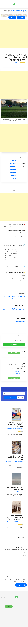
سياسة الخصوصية (18, 608)
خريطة (20, 17)
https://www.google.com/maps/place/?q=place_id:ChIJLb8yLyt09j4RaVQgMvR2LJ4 (14, 309)
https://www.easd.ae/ (20, 321)
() (17, 62)
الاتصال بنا (23, 359)
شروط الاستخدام (4, 600)
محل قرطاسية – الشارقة (16, 10)
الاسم (9, 573)
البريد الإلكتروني (6, 576)
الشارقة (25, 10)
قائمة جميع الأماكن (4, 597)
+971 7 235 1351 (19, 371)
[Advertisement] (14, 34)
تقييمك (24, 552)
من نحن (16, 605)
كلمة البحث (4, 393)
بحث (11, 17)
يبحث (10, 397)
